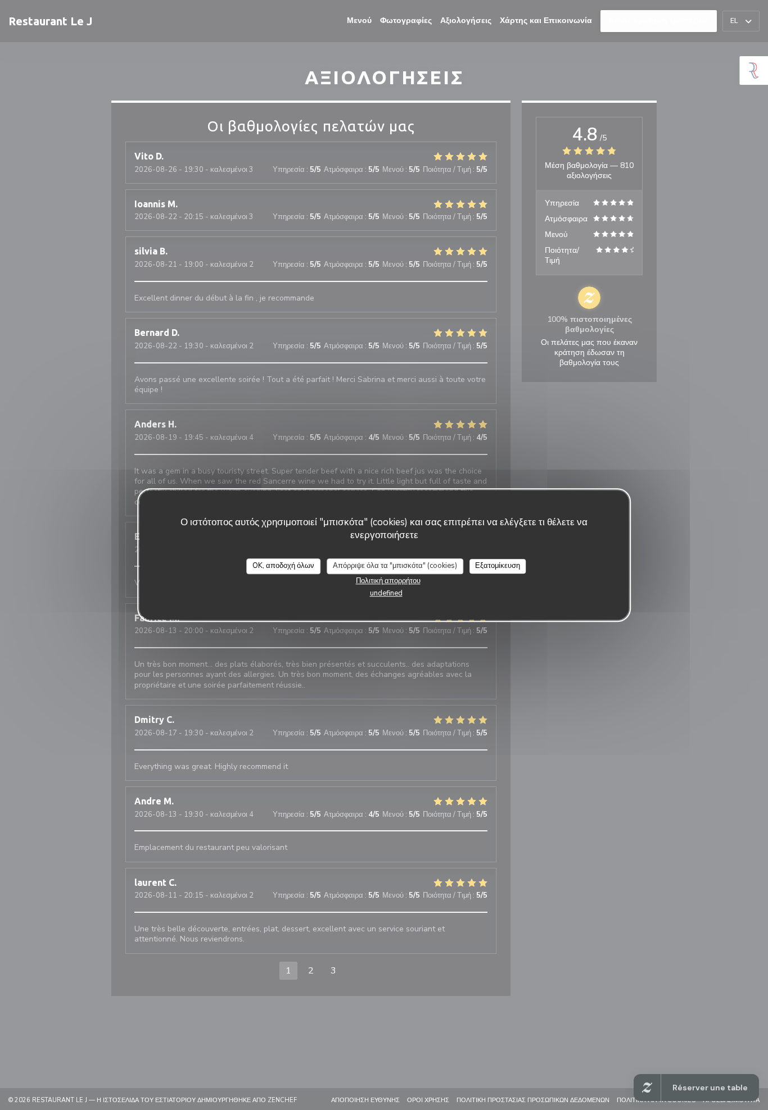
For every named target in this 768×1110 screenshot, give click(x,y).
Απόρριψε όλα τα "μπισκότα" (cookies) (395, 566)
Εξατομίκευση (497, 566)
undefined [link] (386, 593)
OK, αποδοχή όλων (283, 566)
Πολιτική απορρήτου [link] (388, 581)
